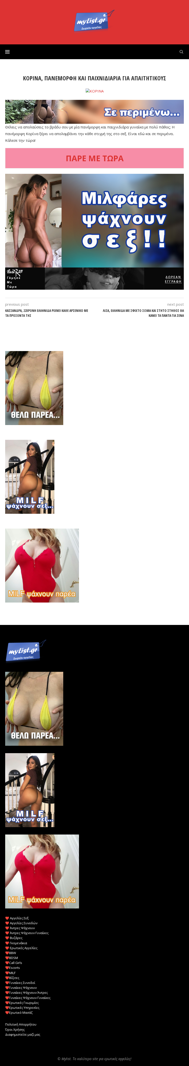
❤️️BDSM (11, 958)
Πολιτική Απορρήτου (20, 1024)
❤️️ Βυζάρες (13, 938)
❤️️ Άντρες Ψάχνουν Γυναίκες (26, 933)
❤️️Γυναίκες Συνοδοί (20, 982)
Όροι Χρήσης (15, 1029)
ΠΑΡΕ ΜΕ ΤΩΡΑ (95, 158)
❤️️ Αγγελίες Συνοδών (21, 923)
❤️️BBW (10, 953)
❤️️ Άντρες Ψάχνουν (20, 928)
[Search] (181, 52)
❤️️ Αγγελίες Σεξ (17, 918)
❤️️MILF (10, 973)
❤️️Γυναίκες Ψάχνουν (21, 987)
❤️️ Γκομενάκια (16, 943)
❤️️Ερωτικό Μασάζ (18, 1012)
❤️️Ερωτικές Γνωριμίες (22, 1002)
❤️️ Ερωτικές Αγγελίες (21, 948)
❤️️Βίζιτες (12, 978)
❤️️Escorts (12, 967)
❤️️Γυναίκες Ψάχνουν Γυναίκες (27, 997)
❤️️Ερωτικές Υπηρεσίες (22, 1007)
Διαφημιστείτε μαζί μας (22, 1034)
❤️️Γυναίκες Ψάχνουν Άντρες (26, 992)
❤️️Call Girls (13, 962)
